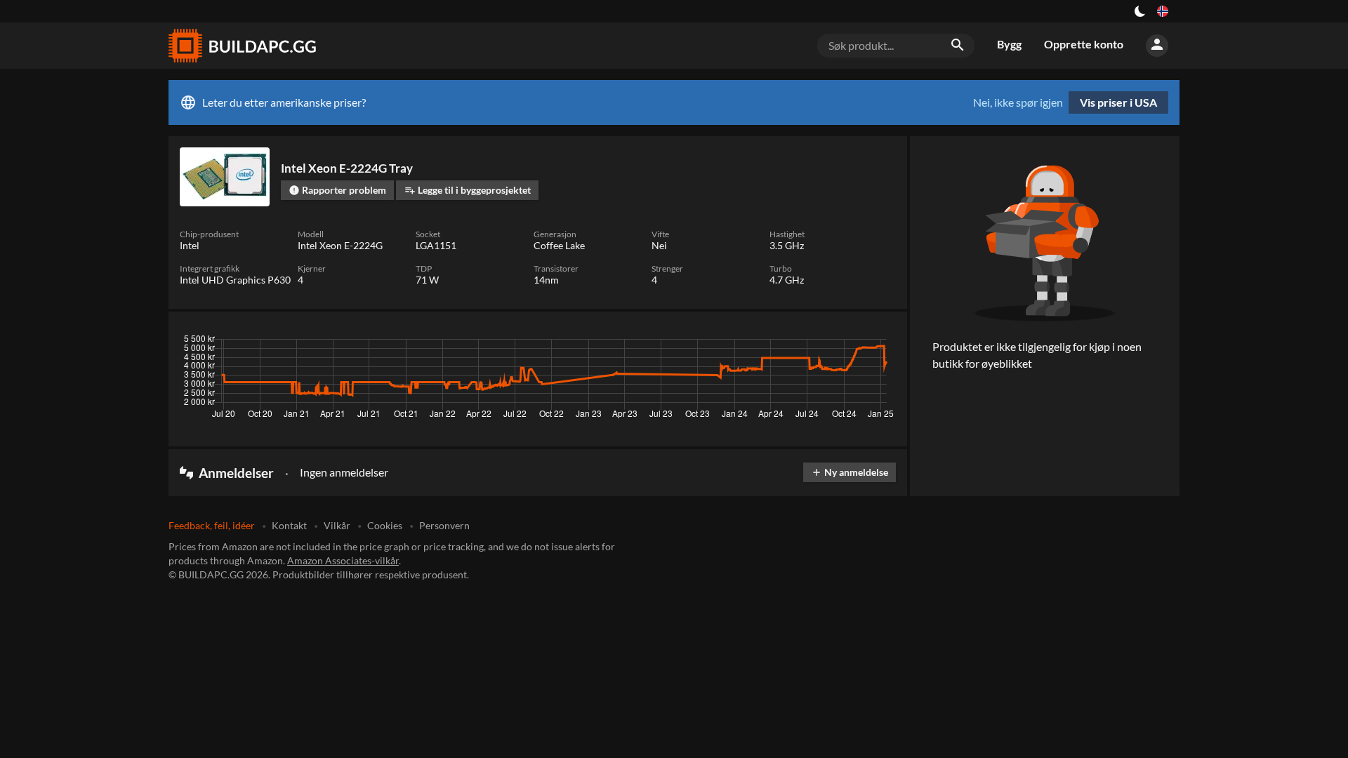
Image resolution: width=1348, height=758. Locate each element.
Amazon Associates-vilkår (343, 560)
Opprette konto (1083, 44)
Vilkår (337, 525)
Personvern (444, 525)
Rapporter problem (337, 190)
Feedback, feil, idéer (211, 525)
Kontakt (289, 525)
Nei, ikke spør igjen (1018, 102)
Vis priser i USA (1118, 102)
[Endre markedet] (1162, 11)
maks (878, 342)
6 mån (804, 342)
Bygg (1009, 44)
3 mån (763, 342)
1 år (842, 342)
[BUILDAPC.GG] (241, 45)
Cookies (384, 525)
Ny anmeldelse (849, 472)
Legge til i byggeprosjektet (467, 190)
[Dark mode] (1140, 11)
